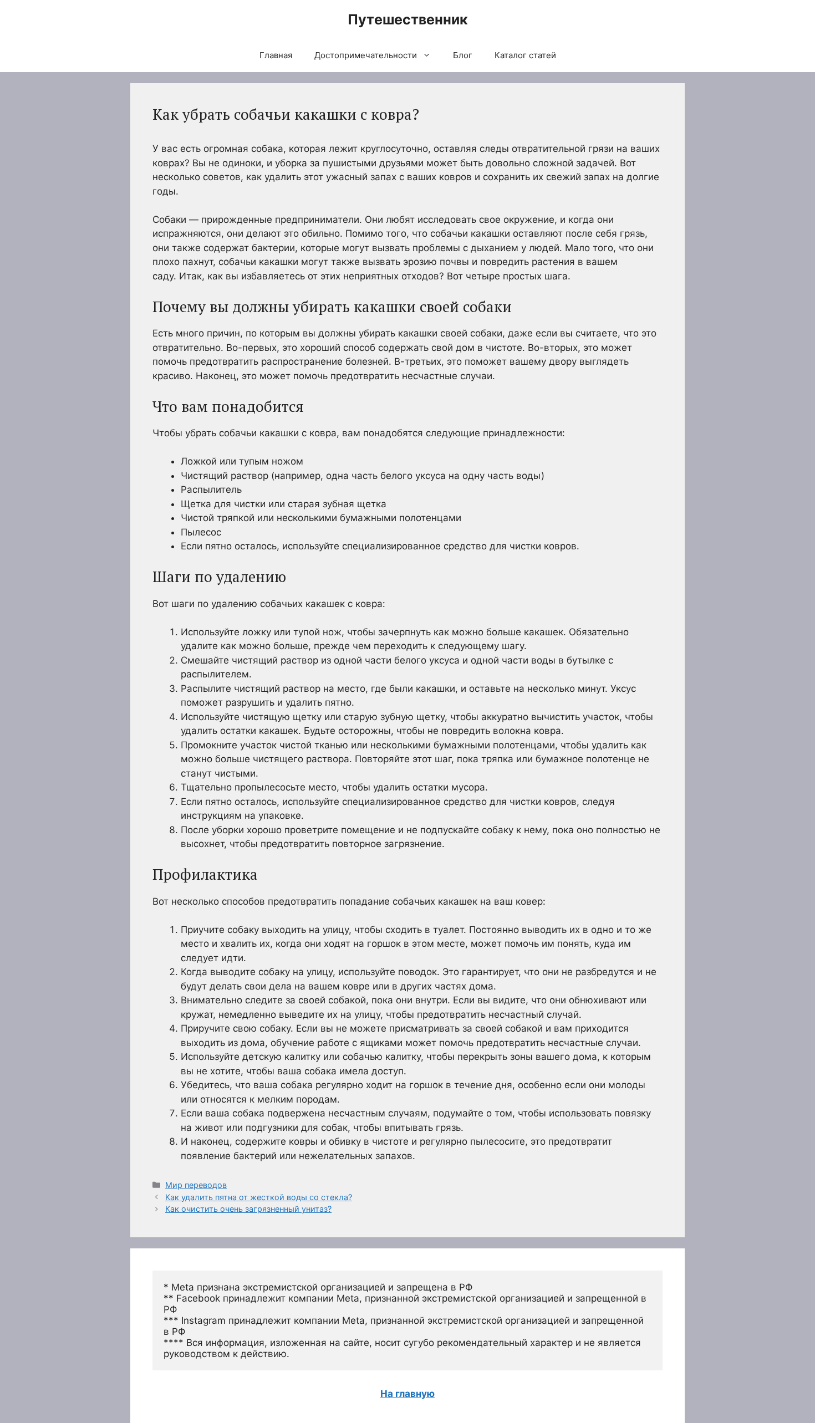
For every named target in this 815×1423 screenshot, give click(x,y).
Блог (462, 55)
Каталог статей (525, 55)
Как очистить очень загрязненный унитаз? (248, 1208)
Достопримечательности (365, 55)
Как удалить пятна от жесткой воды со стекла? (258, 1197)
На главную (407, 1393)
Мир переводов (196, 1185)
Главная (275, 55)
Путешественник (408, 19)
